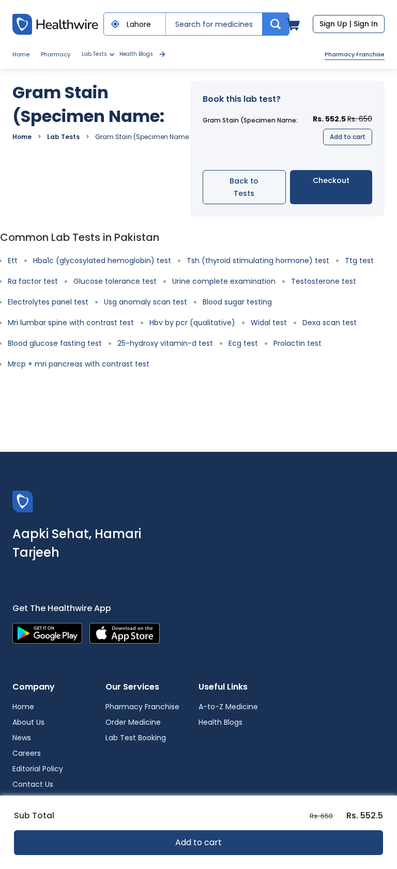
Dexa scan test (329, 322)
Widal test (269, 322)
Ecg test (243, 343)
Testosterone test (323, 281)
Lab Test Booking (135, 738)
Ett (13, 260)
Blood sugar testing (237, 302)
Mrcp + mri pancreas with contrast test (78, 364)
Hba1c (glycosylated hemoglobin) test (102, 260)
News (21, 738)
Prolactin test (297, 343)
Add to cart (347, 136)
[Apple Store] (124, 632)
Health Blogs (136, 54)
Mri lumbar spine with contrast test (71, 322)
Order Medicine (133, 722)
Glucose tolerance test (115, 281)
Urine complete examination (224, 281)
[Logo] (22, 500)
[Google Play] (47, 632)
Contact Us (32, 784)
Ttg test (359, 260)
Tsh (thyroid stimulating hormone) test (258, 260)
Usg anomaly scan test (145, 302)
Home (20, 54)
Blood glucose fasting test (55, 343)
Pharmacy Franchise (355, 54)
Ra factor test (33, 281)
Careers (26, 753)
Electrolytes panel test (48, 302)
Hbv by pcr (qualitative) (192, 322)
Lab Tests (63, 136)
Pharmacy (55, 54)
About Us (28, 722)
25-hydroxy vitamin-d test (165, 343)
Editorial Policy (37, 769)
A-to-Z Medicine (228, 707)
